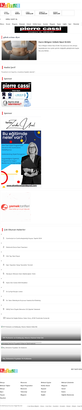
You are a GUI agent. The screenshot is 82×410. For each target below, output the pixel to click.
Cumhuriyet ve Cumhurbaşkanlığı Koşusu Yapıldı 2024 (22, 238)
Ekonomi (24, 382)
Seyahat (3, 398)
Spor (1, 392)
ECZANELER (43, 13)
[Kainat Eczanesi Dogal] (10, 8)
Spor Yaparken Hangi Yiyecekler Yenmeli (18, 264)
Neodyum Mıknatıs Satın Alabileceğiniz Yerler (19, 273)
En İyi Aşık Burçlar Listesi (12, 291)
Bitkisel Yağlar (5, 385)
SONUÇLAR (29, 13)
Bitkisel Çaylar (46, 382)
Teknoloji (24, 392)
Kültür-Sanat (45, 385)
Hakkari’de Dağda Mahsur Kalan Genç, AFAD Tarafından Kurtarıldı (26, 318)
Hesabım (62, 406)
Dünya (2, 382)
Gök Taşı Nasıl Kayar (11, 256)
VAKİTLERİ (56, 13)
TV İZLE (6, 13)
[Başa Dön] (78, 407)
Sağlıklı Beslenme (68, 395)
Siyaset (43, 388)
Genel (64, 388)
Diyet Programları (27, 385)
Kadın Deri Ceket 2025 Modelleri (15, 282)
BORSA (17, 13)
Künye (42, 406)
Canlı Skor (49, 406)
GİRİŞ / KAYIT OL (12, 19)
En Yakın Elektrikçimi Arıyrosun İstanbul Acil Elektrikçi (22, 300)
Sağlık (43, 395)
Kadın (64, 392)
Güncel (43, 392)
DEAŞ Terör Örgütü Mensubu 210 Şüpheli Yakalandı (21, 309)
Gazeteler (55, 406)
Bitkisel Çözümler (68, 382)
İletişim (69, 406)
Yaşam (2, 395)
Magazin (64, 385)
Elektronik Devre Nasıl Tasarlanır (15, 247)
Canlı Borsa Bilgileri (33, 406)
